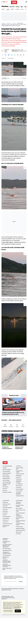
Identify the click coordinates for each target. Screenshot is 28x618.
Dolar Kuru (5, 488)
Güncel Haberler (6, 471)
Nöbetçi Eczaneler (20, 473)
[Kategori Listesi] (26, 2)
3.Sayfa (8, 9)
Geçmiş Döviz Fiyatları (6, 557)
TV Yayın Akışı (19, 491)
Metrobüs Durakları (20, 528)
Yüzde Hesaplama (7, 555)
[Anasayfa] (5, 462)
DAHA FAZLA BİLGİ (8, 611)
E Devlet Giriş (19, 479)
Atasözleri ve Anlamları (5, 539)
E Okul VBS (18, 477)
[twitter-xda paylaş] (5, 55)
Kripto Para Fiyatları (7, 492)
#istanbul (4, 420)
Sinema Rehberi (19, 489)
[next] (25, 442)
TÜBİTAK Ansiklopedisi (19, 515)
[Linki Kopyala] (23, 55)
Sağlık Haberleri (6, 478)
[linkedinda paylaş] (11, 55)
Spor (22, 6)
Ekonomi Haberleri (7, 469)
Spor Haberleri (6, 475)
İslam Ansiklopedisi (20, 513)
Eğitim (12, 9)
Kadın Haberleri (6, 480)
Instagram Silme (20, 495)
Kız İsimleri (18, 533)
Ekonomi (12, 6)
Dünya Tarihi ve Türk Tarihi (20, 510)
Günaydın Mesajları (7, 507)
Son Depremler (19, 484)
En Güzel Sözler (19, 526)
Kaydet (21, 581)
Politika (3, 9)
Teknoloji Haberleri (7, 482)
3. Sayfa (14, 23)
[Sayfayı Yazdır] (20, 55)
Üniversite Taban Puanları (20, 506)
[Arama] (2, 2)
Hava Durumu (19, 485)
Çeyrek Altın (5, 511)
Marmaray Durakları (20, 530)
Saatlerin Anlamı (6, 504)
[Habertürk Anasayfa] (14, 2)
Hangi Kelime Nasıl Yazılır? (20, 524)
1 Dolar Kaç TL (6, 520)
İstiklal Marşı (19, 475)
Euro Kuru (5, 490)
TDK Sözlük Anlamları (18, 503)
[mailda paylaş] (17, 55)
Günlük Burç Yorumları (19, 481)
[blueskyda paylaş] (8, 55)
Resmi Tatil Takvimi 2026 (7, 569)
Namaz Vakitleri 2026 (19, 468)
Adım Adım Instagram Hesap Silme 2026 (7, 565)
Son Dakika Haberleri (7, 466)
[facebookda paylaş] (2, 55)
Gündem (4, 6)
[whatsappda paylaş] (14, 55)
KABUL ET (18, 611)
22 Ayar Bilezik (6, 518)
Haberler (3, 23)
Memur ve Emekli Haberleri (6, 484)
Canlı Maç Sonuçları (7, 523)
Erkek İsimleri (19, 532)
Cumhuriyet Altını (6, 516)
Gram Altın (5, 509)
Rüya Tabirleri (19, 508)
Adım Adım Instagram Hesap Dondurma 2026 (7, 561)
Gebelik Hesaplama (7, 550)
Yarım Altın (5, 513)
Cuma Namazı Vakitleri (19, 471)
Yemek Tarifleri (6, 500)
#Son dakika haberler (15, 420)
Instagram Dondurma (18, 493)
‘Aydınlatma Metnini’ (7, 608)
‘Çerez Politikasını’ (17, 607)
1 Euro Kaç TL (5, 522)
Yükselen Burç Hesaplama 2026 (7, 553)
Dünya (17, 6)
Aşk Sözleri (5, 505)
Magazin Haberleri (7, 473)
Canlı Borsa (18, 466)
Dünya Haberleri (6, 476)
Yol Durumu (18, 487)
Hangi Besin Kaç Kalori (19, 518)
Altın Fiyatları (5, 486)
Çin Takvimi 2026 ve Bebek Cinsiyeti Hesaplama (7, 546)
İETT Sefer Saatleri (7, 548)
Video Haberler (19, 500)
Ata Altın (4, 514)
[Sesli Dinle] (8, 78)
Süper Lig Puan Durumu (6, 526)
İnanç (22, 9)
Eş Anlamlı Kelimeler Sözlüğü (20, 521)
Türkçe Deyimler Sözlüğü (6, 542)
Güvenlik (17, 9)
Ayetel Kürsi (5, 502)
